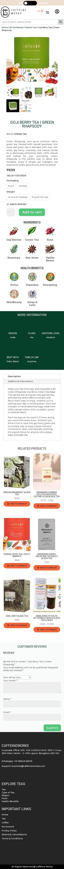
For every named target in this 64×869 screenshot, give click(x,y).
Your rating (9, 677)
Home (5, 27)
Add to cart (32, 212)
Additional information (20, 381)
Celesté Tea (31, 27)
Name (7, 699)
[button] (16, 204)
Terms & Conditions (12, 838)
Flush (5, 798)
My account (8, 826)
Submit (52, 728)
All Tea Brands (16, 27)
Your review (10, 680)
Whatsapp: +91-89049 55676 (17, 761)
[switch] (30, 3)
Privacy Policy (9, 830)
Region (5, 795)
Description (14, 376)
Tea (4, 789)
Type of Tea (8, 792)
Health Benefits (10, 801)
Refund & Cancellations (14, 834)
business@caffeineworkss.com (28, 766)
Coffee (5, 822)
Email (7, 712)
